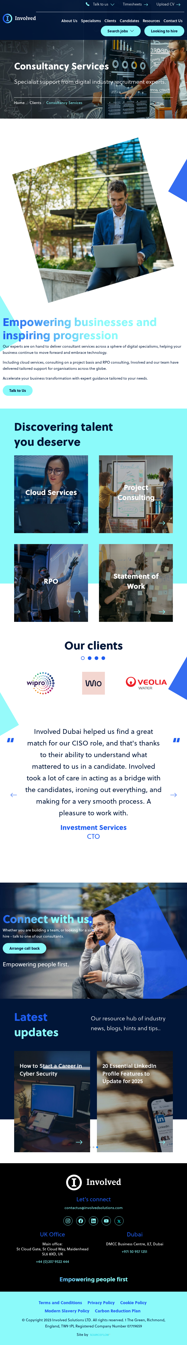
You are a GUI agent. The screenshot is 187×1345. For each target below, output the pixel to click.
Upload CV (165, 4)
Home (19, 102)
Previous (13, 795)
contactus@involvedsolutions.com (94, 1207)
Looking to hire (164, 31)
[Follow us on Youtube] (106, 1220)
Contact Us (173, 20)
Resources (151, 20)
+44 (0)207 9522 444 (52, 1261)
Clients (110, 20)
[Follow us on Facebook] (80, 1220)
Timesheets (132, 4)
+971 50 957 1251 (134, 1251)
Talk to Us (17, 390)
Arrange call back (24, 948)
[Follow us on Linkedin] (93, 1220)
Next (173, 795)
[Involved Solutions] (19, 20)
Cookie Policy (133, 1302)
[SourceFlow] (100, 1334)
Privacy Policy (101, 1302)
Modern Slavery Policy (67, 1311)
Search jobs (117, 31)
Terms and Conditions (60, 1302)
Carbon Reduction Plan (117, 1311)
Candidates (129, 20)
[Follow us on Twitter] (119, 1220)
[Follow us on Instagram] (68, 1220)
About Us (69, 20)
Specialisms (91, 20)
